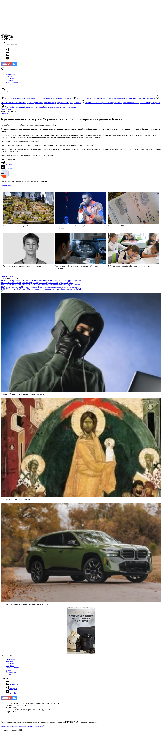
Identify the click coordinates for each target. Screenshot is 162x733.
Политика (10, 664)
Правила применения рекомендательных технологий (22, 726)
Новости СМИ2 (7, 276)
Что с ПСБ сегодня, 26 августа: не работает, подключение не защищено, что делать (39, 98)
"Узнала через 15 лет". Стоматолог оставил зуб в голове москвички (77, 267)
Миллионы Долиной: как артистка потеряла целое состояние (24, 394)
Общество (5, 113)
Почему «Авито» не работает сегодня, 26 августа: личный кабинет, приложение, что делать (122, 103)
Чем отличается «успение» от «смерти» (16, 499)
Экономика (10, 659)
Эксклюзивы (11, 672)
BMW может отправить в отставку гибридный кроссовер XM (24, 604)
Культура (9, 661)
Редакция (9, 674)
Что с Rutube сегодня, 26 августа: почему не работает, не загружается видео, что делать (40, 107)
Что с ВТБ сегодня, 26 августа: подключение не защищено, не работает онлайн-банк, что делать (116, 98)
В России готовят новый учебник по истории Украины (129, 266)
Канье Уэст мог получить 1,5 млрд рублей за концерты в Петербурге (77, 227)
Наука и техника (12, 668)
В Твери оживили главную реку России (18, 226)
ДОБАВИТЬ (6, 185)
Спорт (8, 670)
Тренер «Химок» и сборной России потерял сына (22, 266)
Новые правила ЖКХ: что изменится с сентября (126, 226)
